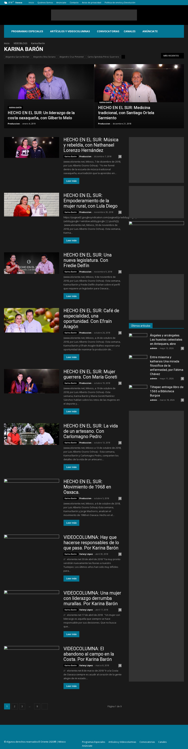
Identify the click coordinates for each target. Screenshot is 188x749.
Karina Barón (15, 108)
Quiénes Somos (45, 2)
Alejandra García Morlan (17, 56)
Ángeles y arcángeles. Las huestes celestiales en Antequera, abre (166, 339)
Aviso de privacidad (91, 2)
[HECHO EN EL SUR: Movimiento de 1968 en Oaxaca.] (31, 489)
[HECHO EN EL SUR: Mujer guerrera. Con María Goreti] (31, 381)
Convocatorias (108, 31)
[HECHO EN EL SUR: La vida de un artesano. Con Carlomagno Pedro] (31, 434)
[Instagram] (169, 2)
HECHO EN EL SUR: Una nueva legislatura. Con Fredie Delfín (88, 260)
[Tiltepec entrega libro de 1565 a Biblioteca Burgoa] (138, 394)
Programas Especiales (27, 31)
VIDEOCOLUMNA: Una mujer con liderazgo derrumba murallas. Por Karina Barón (92, 598)
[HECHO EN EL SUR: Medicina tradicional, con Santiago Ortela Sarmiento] (139, 83)
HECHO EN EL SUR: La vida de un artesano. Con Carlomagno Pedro (91, 431)
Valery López (86, 554)
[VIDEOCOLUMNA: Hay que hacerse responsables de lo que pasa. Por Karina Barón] (31, 550)
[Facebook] (163, 2)
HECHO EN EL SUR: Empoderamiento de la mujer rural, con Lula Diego (91, 201)
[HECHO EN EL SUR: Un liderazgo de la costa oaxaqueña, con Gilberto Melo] (49, 81)
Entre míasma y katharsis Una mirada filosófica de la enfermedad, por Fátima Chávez (166, 365)
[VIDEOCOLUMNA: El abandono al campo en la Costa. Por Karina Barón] (31, 661)
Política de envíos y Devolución (120, 2)
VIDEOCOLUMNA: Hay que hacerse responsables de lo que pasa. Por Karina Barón (91, 543)
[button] (179, 31)
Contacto (74, 2)
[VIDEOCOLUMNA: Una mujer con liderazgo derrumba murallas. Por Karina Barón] (31, 605)
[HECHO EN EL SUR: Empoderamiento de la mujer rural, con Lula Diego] (31, 204)
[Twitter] (175, 2)
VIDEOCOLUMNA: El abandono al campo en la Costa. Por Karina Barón (89, 654)
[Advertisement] (94, 15)
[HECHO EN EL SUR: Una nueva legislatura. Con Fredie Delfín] (31, 263)
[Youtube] (181, 2)
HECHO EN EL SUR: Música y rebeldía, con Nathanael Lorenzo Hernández (91, 145)
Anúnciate (61, 2)
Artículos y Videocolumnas (70, 31)
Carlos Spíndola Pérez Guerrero (103, 56)
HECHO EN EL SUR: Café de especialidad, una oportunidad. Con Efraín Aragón (91, 318)
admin (153, 348)
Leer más (71, 181)
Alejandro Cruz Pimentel (71, 56)
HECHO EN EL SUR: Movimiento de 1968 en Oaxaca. (87, 487)
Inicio (31, 2)
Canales (129, 31)
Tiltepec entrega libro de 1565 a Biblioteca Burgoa (166, 391)
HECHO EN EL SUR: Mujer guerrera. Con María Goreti (90, 374)
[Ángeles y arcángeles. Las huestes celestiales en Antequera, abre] (138, 342)
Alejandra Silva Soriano (44, 56)
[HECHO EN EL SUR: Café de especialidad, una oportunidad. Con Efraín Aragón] (31, 320)
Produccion (14, 123)
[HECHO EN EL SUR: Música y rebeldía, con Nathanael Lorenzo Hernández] (31, 147)
